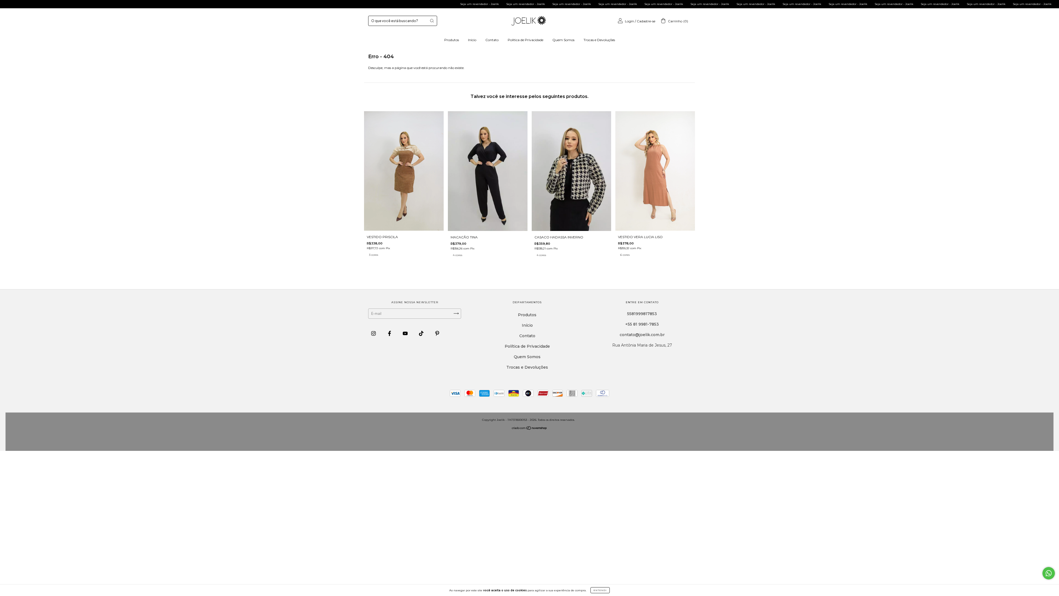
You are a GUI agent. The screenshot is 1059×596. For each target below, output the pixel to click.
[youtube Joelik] (406, 333)
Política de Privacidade (525, 40)
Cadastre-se (646, 21)
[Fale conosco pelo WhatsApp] (1048, 573)
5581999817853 (642, 313)
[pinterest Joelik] (437, 333)
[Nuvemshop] (529, 428)
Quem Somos (563, 40)
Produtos (451, 40)
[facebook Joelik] (390, 333)
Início (472, 40)
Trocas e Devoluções (599, 40)
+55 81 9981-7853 (642, 324)
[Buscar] (432, 20)
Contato (492, 40)
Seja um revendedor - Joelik (441, 4)
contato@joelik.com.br (642, 334)
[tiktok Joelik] (422, 333)
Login (629, 21)
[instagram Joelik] (374, 333)
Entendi (600, 590)
